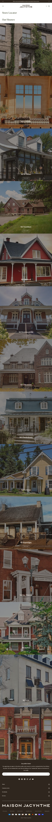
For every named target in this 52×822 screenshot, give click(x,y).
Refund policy (12, 811)
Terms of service (20, 811)
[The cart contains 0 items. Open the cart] (49, 6)
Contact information (38, 811)
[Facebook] (19, 779)
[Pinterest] (22, 779)
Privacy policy (5, 811)
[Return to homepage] (26, 805)
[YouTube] (33, 779)
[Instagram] (27, 779)
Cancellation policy (29, 811)
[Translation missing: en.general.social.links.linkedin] (24, 779)
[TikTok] (30, 779)
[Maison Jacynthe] (26, 6)
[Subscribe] (48, 774)
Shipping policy (47, 811)
